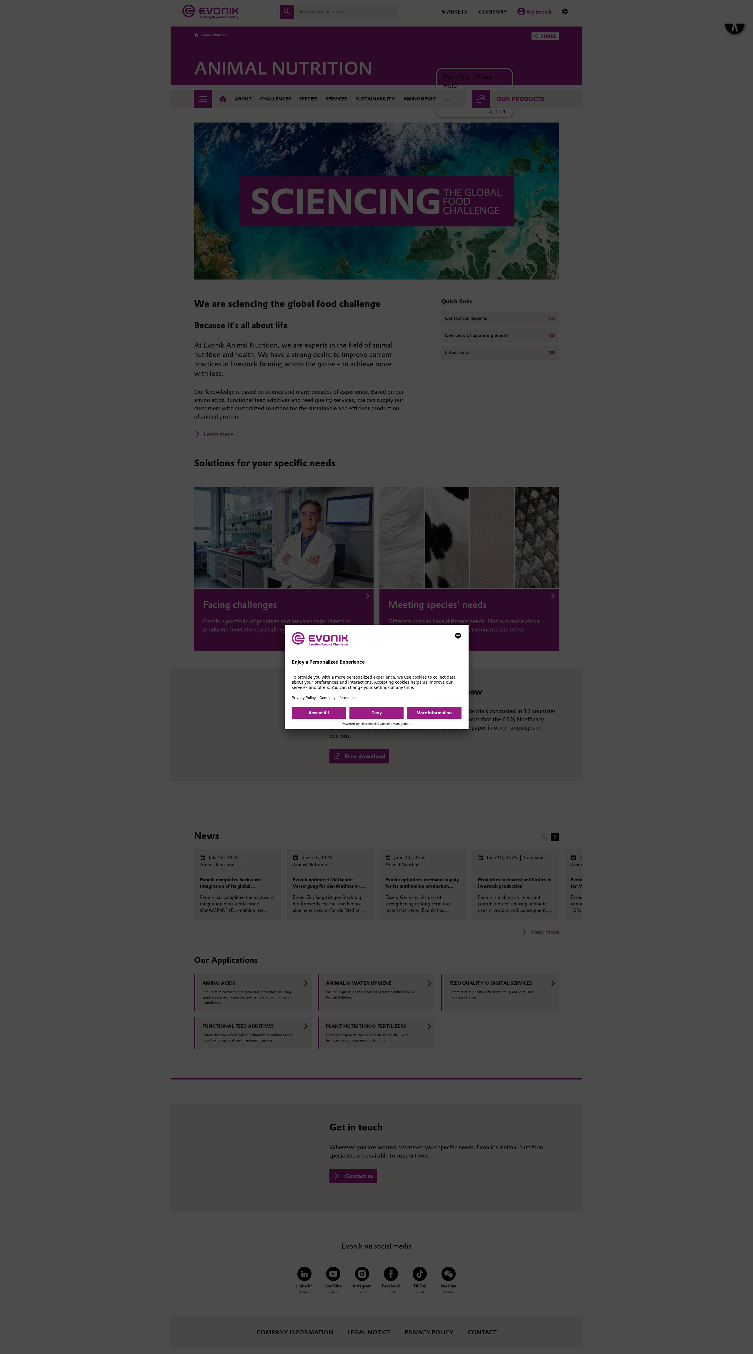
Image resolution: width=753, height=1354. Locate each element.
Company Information (337, 697)
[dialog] (377, 677)
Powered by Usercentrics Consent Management (377, 724)
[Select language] (458, 635)
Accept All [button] (319, 712)
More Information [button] (434, 712)
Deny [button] (376, 712)
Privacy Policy (304, 697)
